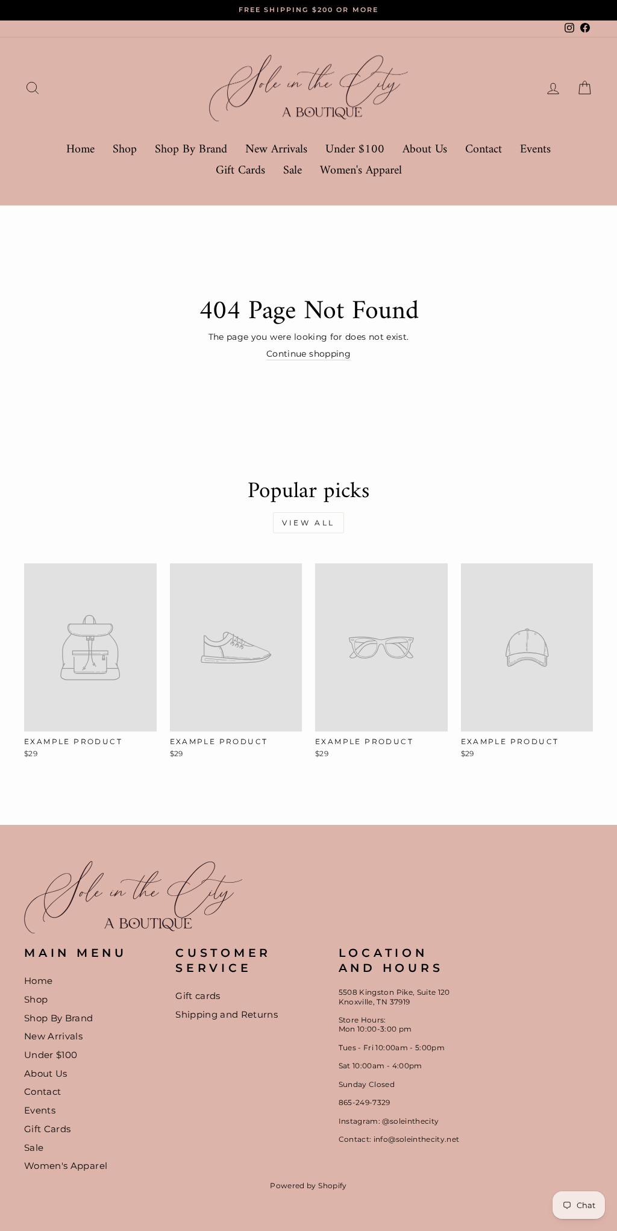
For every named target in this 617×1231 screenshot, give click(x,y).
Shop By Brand (191, 149)
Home (80, 149)
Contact (483, 149)
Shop (125, 149)
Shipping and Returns (226, 1014)
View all (308, 522)
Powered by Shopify (308, 1185)
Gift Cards (240, 170)
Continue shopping (308, 353)
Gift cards (198, 995)
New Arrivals (276, 149)
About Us (424, 149)
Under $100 (354, 149)
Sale (292, 170)
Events (535, 149)
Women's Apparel (361, 170)
